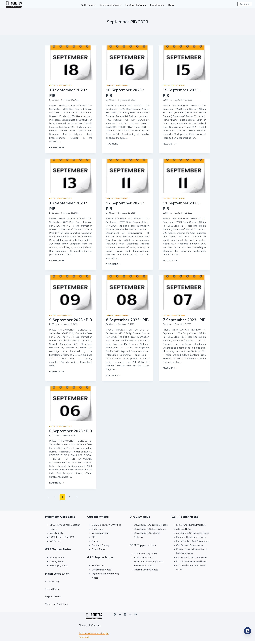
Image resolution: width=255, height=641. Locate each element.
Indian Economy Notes (145, 553)
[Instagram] (125, 614)
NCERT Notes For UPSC (62, 537)
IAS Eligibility (56, 532)
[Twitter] (120, 614)
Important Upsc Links (60, 517)
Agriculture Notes (143, 557)
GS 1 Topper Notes (58, 549)
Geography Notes (59, 565)
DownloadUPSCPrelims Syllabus (151, 524)
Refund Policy (52, 589)
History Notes (57, 557)
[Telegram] (130, 614)
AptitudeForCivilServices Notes (192, 532)
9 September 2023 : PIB (70, 320)
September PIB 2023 (63, 85)
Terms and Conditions (56, 604)
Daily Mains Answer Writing (106, 524)
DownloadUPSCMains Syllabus (150, 529)
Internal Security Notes (146, 569)
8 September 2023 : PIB (127, 320)
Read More (56, 147)
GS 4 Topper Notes (185, 517)
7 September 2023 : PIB (184, 320)
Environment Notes (144, 565)
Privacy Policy (52, 581)
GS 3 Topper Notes (142, 545)
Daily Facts (97, 529)
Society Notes (57, 561)
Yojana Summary (100, 532)
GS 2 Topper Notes (100, 557)
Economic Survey (100, 545)
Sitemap (83, 625)
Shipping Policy (53, 596)
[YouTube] (135, 614)
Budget (95, 541)
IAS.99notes (94, 625)
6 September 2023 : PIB (70, 431)
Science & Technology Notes (148, 561)
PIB (50, 85)
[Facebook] (115, 614)
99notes (55, 100)
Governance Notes (101, 569)
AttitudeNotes (183, 529)
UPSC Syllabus (139, 517)
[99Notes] (13, 4)
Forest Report (99, 549)
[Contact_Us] (247, 630)
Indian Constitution (57, 573)
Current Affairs (98, 517)
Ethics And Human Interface (191, 524)
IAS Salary (55, 541)
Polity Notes (98, 565)
